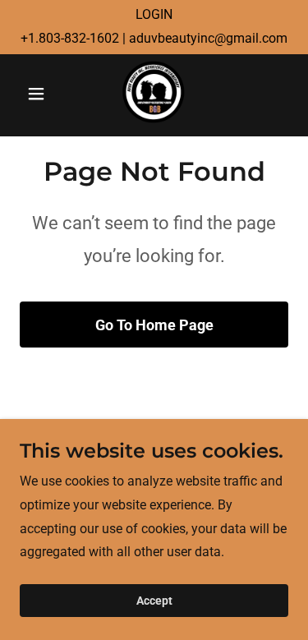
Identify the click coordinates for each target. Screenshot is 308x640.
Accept (154, 600)
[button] (40, 93)
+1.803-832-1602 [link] (70, 38)
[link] (153, 94)
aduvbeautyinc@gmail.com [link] (208, 38)
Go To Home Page (154, 325)
